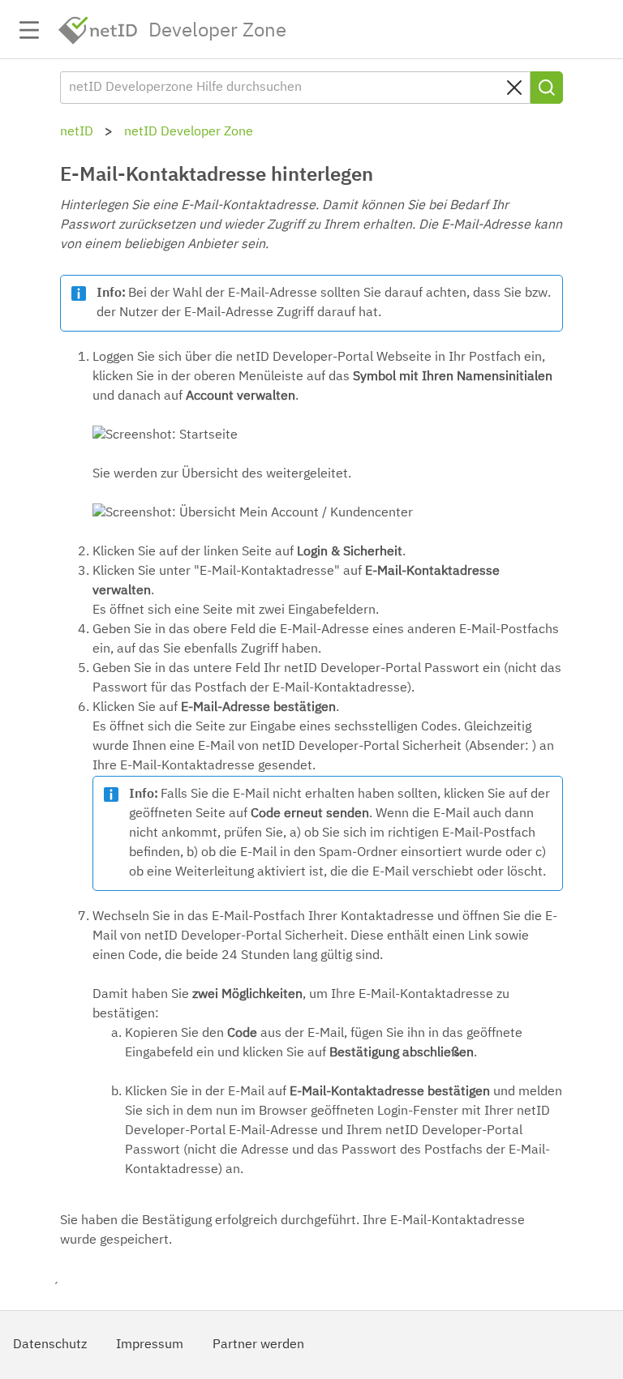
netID (98, 30)
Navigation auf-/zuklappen (29, 30)
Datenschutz (50, 1344)
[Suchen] (547, 87)
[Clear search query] (514, 87)
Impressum (149, 1344)
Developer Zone (217, 31)
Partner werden (258, 1344)
